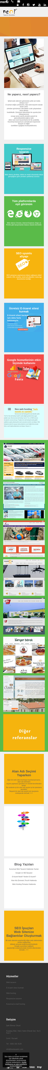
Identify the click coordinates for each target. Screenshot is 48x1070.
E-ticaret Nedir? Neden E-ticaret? (24, 877)
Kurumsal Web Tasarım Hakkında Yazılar (24, 869)
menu (4, 2)
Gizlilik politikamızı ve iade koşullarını (16, 1063)
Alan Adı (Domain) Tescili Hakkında (24, 880)
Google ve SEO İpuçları (23, 873)
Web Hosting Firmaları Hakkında (24, 884)
